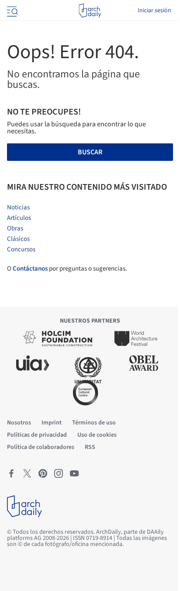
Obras (15, 228)
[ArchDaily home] (90, 10)
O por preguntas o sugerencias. (67, 268)
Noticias (18, 207)
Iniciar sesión (154, 10)
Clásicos (18, 238)
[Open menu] (11, 10)
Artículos (19, 217)
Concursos (21, 249)
